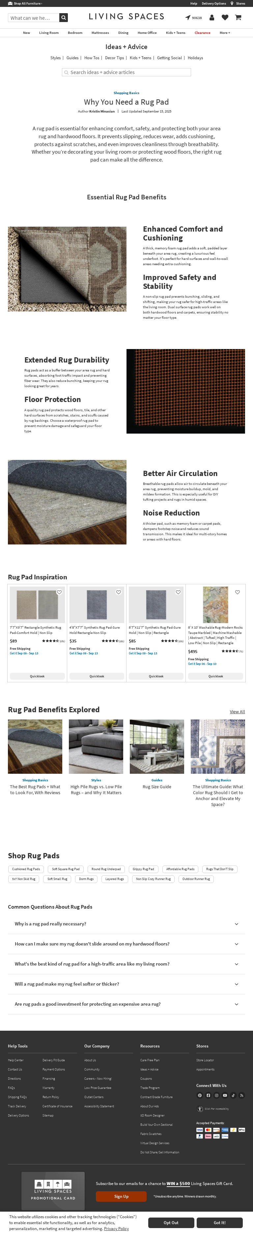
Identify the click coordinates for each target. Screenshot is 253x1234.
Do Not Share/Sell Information (159, 1152)
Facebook (208, 1095)
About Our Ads (149, 1106)
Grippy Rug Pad (143, 869)
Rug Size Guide (157, 787)
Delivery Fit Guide (53, 1060)
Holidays (195, 57)
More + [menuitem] (225, 32)
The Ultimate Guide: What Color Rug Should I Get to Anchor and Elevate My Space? (218, 795)
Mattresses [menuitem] (100, 32)
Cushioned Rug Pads (26, 869)
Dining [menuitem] (123, 32)
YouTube (224, 1095)
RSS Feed (241, 1095)
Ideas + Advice (126, 46)
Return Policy (50, 1097)
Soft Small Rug (57, 879)
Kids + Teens (140, 57)
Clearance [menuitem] (203, 32)
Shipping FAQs (17, 1097)
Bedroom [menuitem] (75, 32)
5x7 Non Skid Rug (23, 879)
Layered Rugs (114, 879)
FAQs (11, 1088)
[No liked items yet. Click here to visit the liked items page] (225, 17)
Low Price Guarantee (97, 1088)
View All (237, 712)
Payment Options (53, 1069)
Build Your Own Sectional (156, 1124)
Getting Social (169, 57)
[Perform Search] (63, 17)
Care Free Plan (149, 1060)
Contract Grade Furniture (156, 1097)
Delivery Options (214, 3)
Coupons (146, 1078)
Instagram (216, 1095)
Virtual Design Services (154, 1143)
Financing (48, 1078)
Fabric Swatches (150, 1134)
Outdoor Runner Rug (196, 879)
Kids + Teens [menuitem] (175, 32)
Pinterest (199, 1095)
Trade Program (150, 1088)
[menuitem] (238, 17)
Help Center (15, 1060)
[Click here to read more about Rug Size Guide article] (157, 746)
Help (193, 3)
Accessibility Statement (99, 1106)
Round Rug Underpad (106, 869)
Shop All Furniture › (27, 3)
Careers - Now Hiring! (98, 1078)
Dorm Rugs (86, 879)
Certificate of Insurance (57, 1106)
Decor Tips (114, 57)
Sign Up (121, 1196)
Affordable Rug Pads (180, 869)
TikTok (233, 1095)
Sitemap (47, 1115)
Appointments (205, 1069)
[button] (53, 641)
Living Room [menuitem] (49, 32)
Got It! (220, 1222)
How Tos (91, 57)
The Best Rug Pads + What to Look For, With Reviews (35, 789)
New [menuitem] (26, 32)
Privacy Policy (116, 1228)
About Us (90, 1060)
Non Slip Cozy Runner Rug (153, 879)
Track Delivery (17, 1106)
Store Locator (205, 1060)
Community (91, 1069)
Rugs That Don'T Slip (220, 869)
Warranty (48, 1088)
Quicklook (37, 676)
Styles (55, 57)
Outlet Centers (93, 1097)
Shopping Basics (126, 92)
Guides (72, 57)
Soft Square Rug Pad (66, 869)
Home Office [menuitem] (147, 32)
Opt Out (171, 1222)
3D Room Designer (152, 1115)
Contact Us (15, 1069)
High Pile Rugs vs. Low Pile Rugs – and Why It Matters (96, 789)
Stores (240, 3)
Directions (14, 1078)
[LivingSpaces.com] (126, 16)
